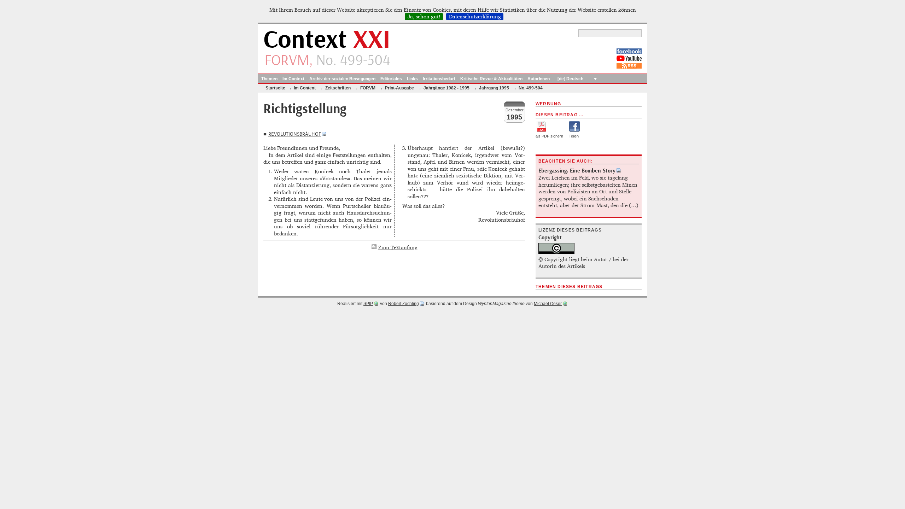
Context (326, 40)
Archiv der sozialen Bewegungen (342, 78)
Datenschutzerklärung (475, 16)
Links (412, 78)
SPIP (368, 303)
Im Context (293, 78)
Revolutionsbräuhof (294, 134)
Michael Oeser (548, 303)
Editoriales (391, 78)
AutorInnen (538, 78)
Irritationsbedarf (439, 78)
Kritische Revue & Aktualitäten (491, 78)
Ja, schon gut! (424, 16)
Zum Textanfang (398, 247)
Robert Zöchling (403, 303)
